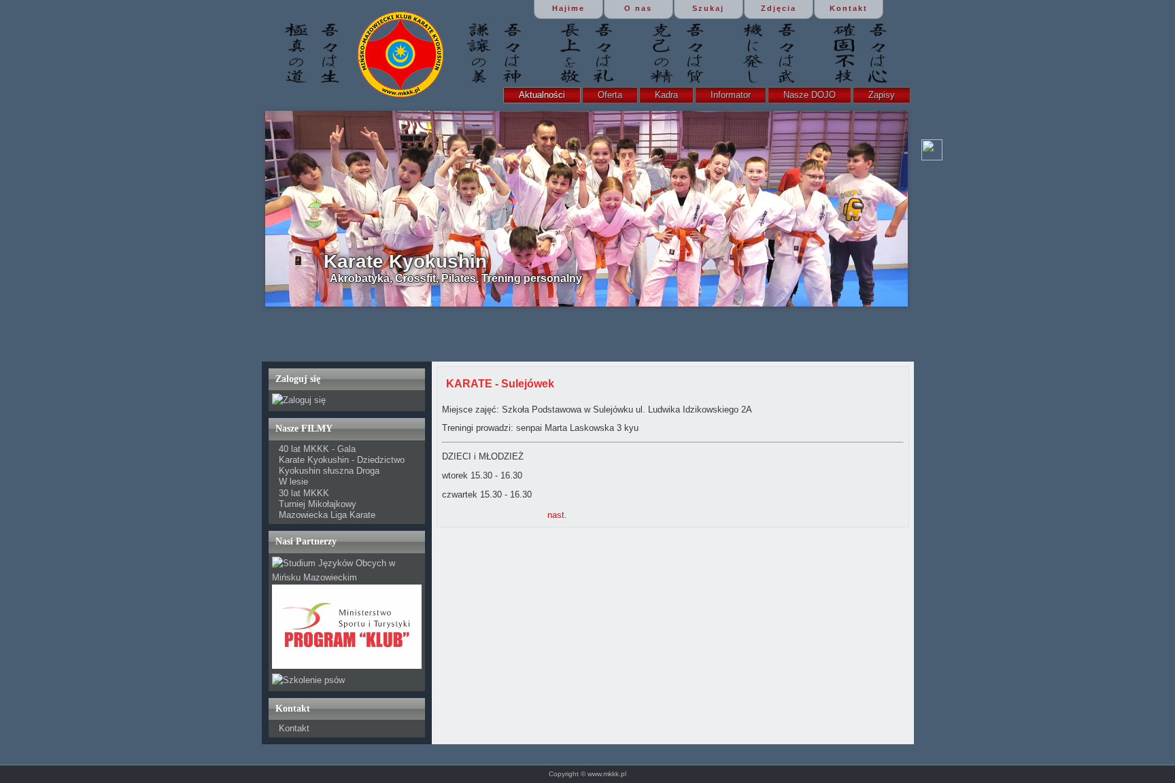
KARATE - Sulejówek (500, 383)
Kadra (666, 95)
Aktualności (542, 95)
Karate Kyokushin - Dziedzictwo (342, 460)
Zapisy (881, 95)
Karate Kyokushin (405, 261)
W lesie (293, 481)
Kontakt (294, 728)
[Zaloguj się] (299, 400)
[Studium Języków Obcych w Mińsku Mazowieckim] (347, 577)
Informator (731, 95)
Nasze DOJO (809, 95)
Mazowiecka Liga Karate (327, 515)
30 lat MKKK (304, 493)
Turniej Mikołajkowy (317, 504)
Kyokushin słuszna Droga (329, 471)
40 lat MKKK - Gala (317, 449)
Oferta (610, 95)
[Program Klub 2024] (347, 666)
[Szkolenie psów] (308, 680)
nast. (557, 515)
